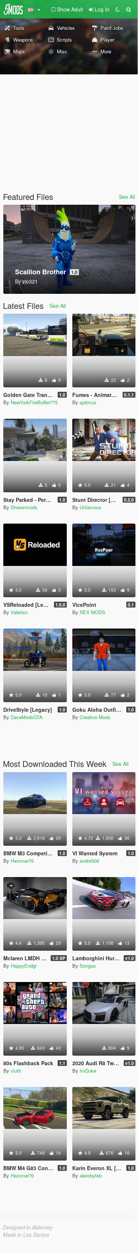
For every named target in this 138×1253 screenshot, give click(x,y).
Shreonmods (24, 507)
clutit (16, 1070)
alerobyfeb (91, 1175)
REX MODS (92, 612)
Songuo (88, 965)
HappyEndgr (24, 965)
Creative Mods (95, 717)
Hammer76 (22, 860)
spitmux (88, 402)
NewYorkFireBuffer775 (34, 402)
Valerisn (19, 612)
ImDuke (88, 1070)
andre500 (89, 860)
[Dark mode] (117, 9)
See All (127, 196)
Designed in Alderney (27, 1227)
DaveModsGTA (27, 717)
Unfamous (90, 507)
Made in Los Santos (26, 1234)
